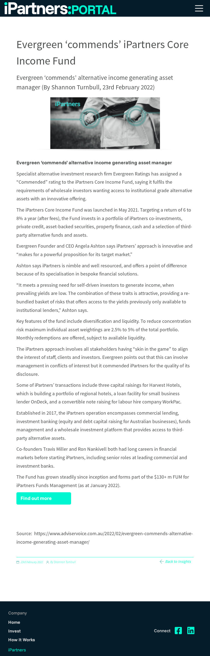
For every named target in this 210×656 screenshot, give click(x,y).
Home (14, 622)
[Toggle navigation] (199, 8)
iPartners (17, 649)
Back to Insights (178, 561)
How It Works (21, 639)
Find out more (36, 498)
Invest (14, 631)
